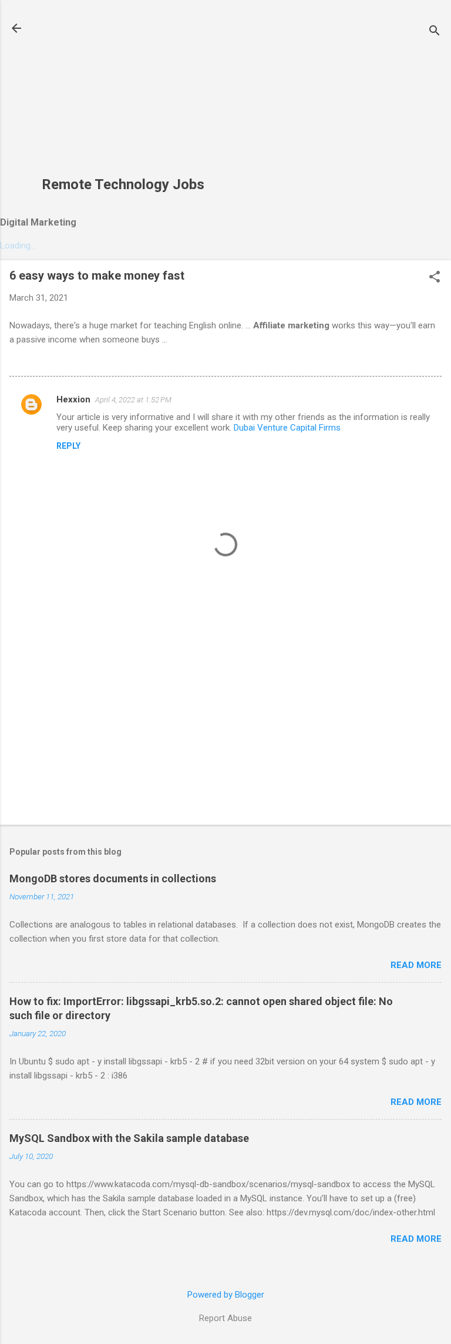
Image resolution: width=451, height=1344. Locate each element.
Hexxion (73, 399)
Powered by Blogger (225, 1294)
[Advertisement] (123, 94)
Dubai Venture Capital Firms (287, 427)
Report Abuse (225, 1318)
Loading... (18, 245)
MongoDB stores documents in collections (112, 878)
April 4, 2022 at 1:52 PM (133, 399)
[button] (435, 278)
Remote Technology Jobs (123, 184)
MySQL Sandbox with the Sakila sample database (129, 1138)
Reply (68, 446)
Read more (416, 965)
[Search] (435, 32)
